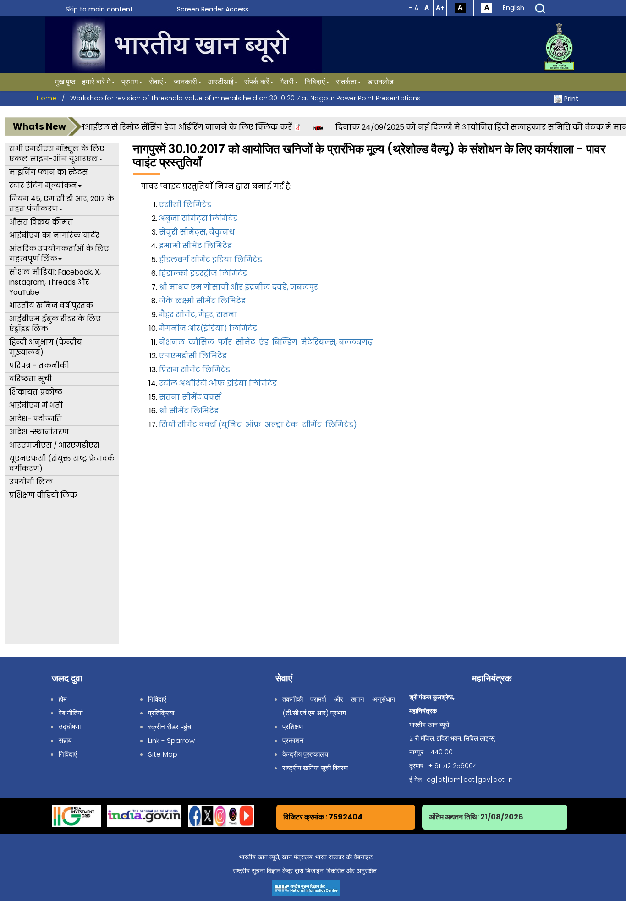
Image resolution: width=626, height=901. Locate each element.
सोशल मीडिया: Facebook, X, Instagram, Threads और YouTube (55, 282)
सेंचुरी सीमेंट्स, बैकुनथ (197, 232)
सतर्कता (346, 82)
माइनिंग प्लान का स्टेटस (48, 172)
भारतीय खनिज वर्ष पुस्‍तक (51, 305)
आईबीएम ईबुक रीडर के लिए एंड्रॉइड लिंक (55, 324)
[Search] (540, 7)
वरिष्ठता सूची (30, 379)
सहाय (65, 740)
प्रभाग (129, 82)
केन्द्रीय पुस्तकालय (305, 754)
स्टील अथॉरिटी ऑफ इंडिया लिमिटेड (218, 383)
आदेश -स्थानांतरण (39, 432)
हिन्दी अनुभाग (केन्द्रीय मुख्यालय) (45, 347)
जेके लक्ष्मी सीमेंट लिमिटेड (202, 301)
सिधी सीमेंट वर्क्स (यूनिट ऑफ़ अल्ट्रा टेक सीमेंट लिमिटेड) (258, 424)
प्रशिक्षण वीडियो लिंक (43, 495)
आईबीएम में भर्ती (35, 405)
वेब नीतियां (70, 713)
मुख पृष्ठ (65, 82)
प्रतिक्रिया (161, 713)
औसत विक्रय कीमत (41, 222)
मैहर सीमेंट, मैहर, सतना (198, 314)
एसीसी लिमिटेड (185, 204)
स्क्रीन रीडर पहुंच (169, 726)
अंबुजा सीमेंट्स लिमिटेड (198, 218)
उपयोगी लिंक (31, 482)
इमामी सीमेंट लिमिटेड (195, 246)
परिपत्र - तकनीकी (39, 365)
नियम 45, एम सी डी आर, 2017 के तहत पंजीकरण (61, 204)
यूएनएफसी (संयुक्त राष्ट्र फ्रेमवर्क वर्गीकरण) (62, 463)
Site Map (162, 754)
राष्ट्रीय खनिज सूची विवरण (315, 768)
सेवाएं (156, 82)
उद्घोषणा (70, 726)
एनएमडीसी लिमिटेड (193, 356)
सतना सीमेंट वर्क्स (190, 397)
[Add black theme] (460, 7)
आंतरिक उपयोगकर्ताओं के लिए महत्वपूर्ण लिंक (59, 254)
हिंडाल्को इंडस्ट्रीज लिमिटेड (203, 273)
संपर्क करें (256, 82)
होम (63, 699)
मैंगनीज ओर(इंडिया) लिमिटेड (208, 328)
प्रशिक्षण (292, 726)
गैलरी (287, 82)
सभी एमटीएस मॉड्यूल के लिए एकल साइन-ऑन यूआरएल (56, 154)
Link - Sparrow (171, 740)
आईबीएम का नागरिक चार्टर (54, 235)
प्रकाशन (293, 740)
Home (46, 98)
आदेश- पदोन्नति (35, 418)
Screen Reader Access (212, 9)
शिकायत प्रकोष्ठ (35, 392)
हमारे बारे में (96, 82)
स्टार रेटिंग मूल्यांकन (43, 185)
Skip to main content (99, 9)
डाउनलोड (381, 82)
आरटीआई (220, 82)
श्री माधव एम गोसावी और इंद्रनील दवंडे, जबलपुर (238, 287)
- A (413, 7)
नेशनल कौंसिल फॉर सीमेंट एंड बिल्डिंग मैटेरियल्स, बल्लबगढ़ (266, 342)
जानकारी (185, 82)
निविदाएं (315, 82)
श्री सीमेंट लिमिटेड (189, 411)
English (513, 7)
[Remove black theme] (486, 7)
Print (571, 98)
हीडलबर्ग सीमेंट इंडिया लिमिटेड (210, 259)
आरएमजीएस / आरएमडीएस (54, 445)
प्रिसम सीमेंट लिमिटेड (194, 369)
